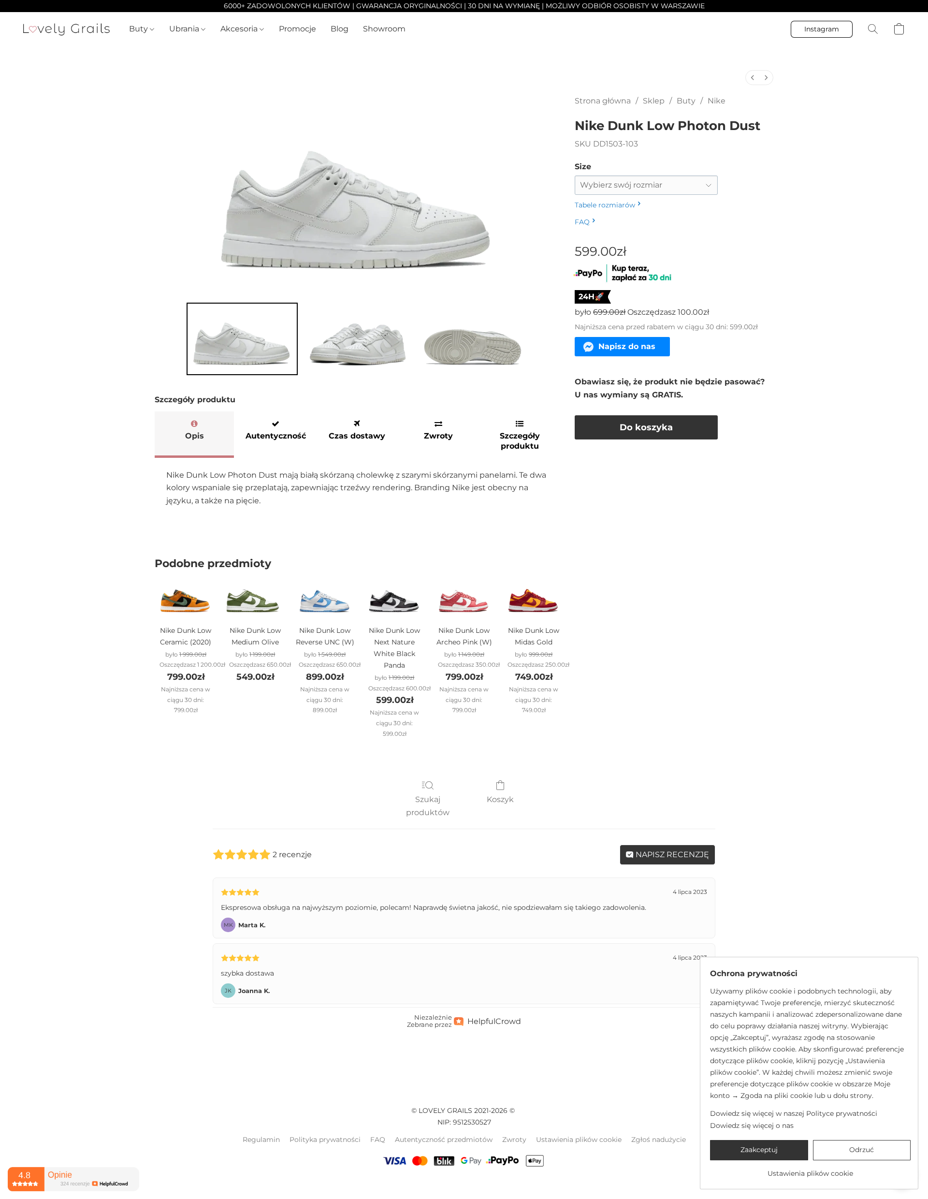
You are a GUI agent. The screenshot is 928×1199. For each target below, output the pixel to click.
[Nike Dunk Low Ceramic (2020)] (186, 598)
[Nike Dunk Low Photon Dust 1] (357, 339)
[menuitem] (752, 78)
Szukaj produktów (428, 806)
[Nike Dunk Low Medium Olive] (255, 598)
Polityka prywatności (325, 1139)
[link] (810, 1169)
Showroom (384, 28)
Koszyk (500, 799)
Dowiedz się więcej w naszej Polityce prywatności (793, 1113)
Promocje (297, 28)
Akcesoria (240, 28)
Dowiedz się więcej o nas (752, 1125)
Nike (716, 100)
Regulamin (261, 1139)
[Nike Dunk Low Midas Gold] (534, 598)
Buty (139, 28)
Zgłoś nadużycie (658, 1139)
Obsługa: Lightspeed (464, 1185)
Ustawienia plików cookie (579, 1139)
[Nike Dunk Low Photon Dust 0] (242, 339)
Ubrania (185, 28)
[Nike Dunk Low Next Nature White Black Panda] (394, 598)
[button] (66, 29)
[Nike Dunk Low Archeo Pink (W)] (464, 598)
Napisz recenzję (671, 854)
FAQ (377, 1139)
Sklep (654, 100)
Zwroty (514, 1139)
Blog (339, 28)
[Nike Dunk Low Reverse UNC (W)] (325, 598)
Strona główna (603, 100)
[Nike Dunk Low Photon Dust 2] (471, 339)
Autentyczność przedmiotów (444, 1139)
